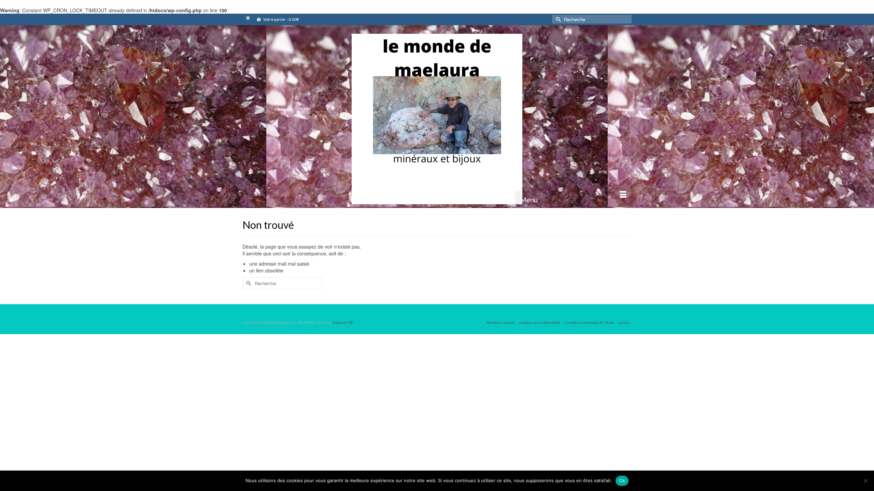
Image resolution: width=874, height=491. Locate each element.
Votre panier (281, 19)
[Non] (865, 480)
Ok (622, 480)
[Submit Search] (557, 19)
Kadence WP (343, 322)
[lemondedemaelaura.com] (437, 119)
